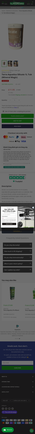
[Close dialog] (33, 207)
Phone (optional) (4, 216)
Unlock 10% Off (9, 223)
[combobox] (3, 218)
